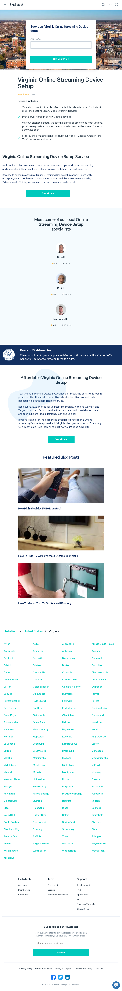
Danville (8, 694)
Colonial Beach (41, 686)
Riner (65, 808)
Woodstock (98, 850)
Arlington (38, 651)
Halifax (66, 722)
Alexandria (68, 644)
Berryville (38, 658)
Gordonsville (11, 722)
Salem (65, 815)
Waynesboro (99, 843)
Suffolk (37, 836)
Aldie (36, 644)
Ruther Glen (39, 815)
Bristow (37, 665)
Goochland (98, 715)
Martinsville (39, 758)
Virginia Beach (41, 843)
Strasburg (68, 829)
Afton (7, 644)
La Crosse (9, 744)
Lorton (95, 744)
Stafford (96, 822)
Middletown (39, 765)
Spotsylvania (40, 822)
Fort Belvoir (10, 708)
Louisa (7, 751)
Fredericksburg (100, 708)
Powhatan (9, 793)
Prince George (41, 793)
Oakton (96, 779)
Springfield (68, 822)
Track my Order (84, 885)
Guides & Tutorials (86, 904)
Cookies (99, 968)
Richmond (38, 808)
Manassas (97, 751)
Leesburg (38, 744)
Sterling (37, 829)
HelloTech (10, 631)
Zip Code (35, 39)
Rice (6, 808)
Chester (37, 679)
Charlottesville (100, 672)
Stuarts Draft (11, 836)
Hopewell (38, 736)
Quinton (37, 801)
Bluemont (97, 658)
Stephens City (11, 829)
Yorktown (9, 858)
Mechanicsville (100, 758)
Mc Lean (66, 758)
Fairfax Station (12, 701)
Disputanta (39, 694)
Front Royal (10, 715)
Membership (24, 890)
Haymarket (68, 729)
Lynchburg (68, 751)
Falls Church (40, 701)
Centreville (39, 672)
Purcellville (98, 793)
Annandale (9, 651)
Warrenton (68, 843)
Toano (65, 836)
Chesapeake (11, 679)
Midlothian (68, 765)
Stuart (95, 829)
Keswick (67, 736)
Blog (79, 899)
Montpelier (68, 772)
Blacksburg (68, 658)
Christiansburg (100, 679)
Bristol (7, 665)
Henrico (96, 729)
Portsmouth (98, 786)
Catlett (8, 672)
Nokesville (39, 779)
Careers (51, 890)
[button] (116, 985)
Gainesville (39, 715)
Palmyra (8, 786)
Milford (96, 765)
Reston (96, 801)
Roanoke (96, 808)
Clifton (7, 686)
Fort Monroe (69, 708)
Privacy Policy (25, 968)
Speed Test (82, 894)
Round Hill (9, 815)
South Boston (11, 822)
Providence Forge (72, 793)
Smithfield (97, 815)
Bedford (8, 658)
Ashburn (67, 651)
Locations (23, 894)
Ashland (96, 651)
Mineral (8, 772)
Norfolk (66, 779)
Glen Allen (68, 715)
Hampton (9, 729)
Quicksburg (10, 801)
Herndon (8, 736)
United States (33, 631)
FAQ (79, 890)
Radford (67, 801)
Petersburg (39, 786)
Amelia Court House (103, 644)
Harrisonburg (40, 729)
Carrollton (97, 665)
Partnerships (54, 885)
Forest (95, 701)
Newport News (12, 779)
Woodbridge (69, 850)
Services (22, 885)
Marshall (8, 758)
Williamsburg (11, 850)
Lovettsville (39, 751)
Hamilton (97, 722)
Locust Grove (69, 744)
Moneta (37, 772)
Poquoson (67, 786)
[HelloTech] (18, 4)
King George (99, 736)
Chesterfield (69, 679)
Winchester (39, 850)
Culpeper (97, 686)
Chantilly (67, 672)
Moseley (96, 772)
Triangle (96, 836)
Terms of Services (43, 968)
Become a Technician (58, 894)
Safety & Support (63, 968)
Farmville (67, 701)
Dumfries (67, 694)
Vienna (7, 843)
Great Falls (39, 722)
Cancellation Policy (83, 968)
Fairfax (96, 694)
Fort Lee (38, 708)
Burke (65, 665)
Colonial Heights (71, 686)
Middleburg (10, 765)
